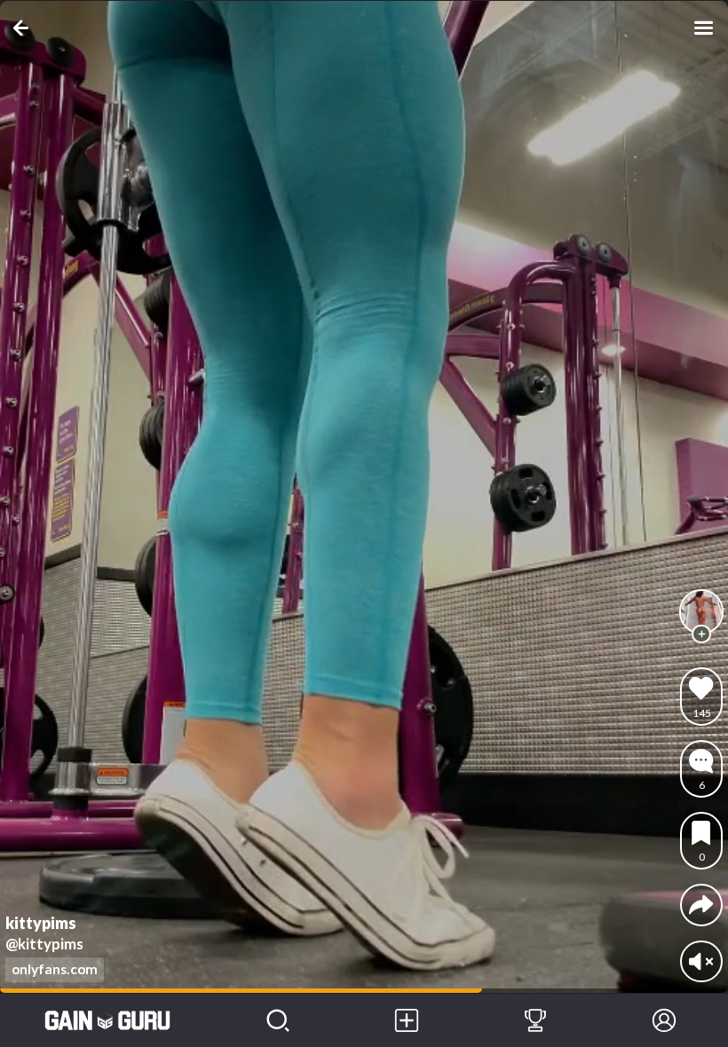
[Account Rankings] (535, 1020)
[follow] (701, 634)
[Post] (407, 1020)
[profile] (701, 611)
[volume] (701, 961)
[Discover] (278, 1020)
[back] (24, 28)
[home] (107, 1020)
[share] (701, 904)
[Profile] (663, 1020)
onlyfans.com (55, 969)
